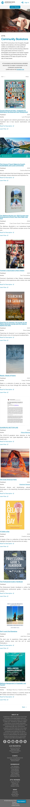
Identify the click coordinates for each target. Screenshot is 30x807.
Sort (2, 76)
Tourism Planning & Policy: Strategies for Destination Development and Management (14, 111)
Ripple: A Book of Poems (8, 375)
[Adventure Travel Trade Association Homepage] (8, 2)
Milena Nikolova (25, 432)
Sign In (27, 2)
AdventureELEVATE (15, 759)
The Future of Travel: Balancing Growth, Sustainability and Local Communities (12, 164)
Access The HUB (15, 782)
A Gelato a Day (4, 531)
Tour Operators (15, 766)
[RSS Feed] (25, 741)
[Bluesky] (9, 741)
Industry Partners (15, 772)
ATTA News (15, 793)
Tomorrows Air (15, 752)
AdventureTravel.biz (15, 748)
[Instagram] (13, 741)
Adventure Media (15, 775)
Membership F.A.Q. (15, 776)
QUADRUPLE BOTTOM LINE (9, 427)
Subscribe (15, 791)
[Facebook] (5, 741)
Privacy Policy (15, 802)
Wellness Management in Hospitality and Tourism (13, 684)
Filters (27, 76)
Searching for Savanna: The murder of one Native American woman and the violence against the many (13, 324)
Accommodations (15, 767)
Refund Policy (15, 804)
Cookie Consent (16, 805)
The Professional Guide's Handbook (11, 581)
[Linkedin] (17, 741)
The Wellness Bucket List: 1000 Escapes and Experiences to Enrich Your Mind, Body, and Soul (14, 217)
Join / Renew (15, 7)
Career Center (15, 784)
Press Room (15, 796)
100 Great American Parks (8, 479)
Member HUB (20, 69)
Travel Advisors (15, 769)
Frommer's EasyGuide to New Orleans (12, 270)
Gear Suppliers (15, 773)
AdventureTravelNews (15, 751)
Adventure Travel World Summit (15, 758)
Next (23, 707)
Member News (15, 794)
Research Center (15, 786)
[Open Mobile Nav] (23, 2)
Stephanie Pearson (24, 484)
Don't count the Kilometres (8, 631)
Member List (15, 783)
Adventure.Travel (15, 749)
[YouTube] (21, 741)
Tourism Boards (15, 770)
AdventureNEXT (15, 760)
